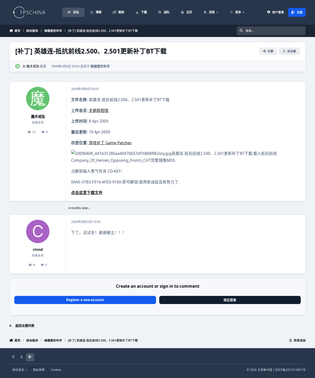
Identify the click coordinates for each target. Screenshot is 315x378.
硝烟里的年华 (100, 66)
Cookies (56, 370)
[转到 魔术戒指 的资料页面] (17, 66)
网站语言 (18, 370)
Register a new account (85, 300)
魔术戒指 (32, 66)
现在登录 (229, 300)
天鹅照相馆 (99, 110)
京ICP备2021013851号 (290, 370)
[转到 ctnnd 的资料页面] (37, 231)
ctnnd (38, 249)
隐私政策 (39, 370)
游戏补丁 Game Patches (110, 142)
